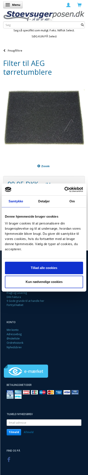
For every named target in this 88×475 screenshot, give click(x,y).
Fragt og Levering (17, 293)
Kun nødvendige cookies (44, 282)
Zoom (45, 166)
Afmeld (29, 432)
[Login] (68, 4)
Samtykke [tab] (16, 201)
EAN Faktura (14, 297)
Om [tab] (72, 201)
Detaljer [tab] (44, 201)
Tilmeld (14, 432)
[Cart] (79, 4)
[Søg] (82, 25)
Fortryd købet (15, 305)
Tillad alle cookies (44, 268)
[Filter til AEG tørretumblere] (44, 118)
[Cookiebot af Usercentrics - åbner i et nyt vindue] (64, 189)
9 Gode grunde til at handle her (25, 300)
